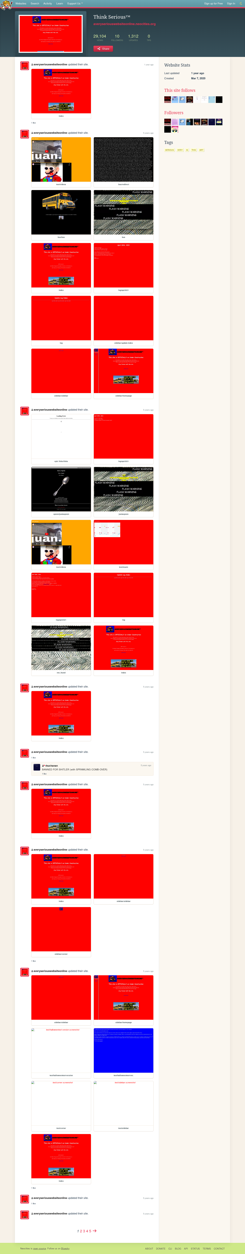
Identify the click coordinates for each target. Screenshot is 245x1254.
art (201, 150)
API (186, 1248)
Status (195, 1248)
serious (169, 150)
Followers (173, 112)
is (187, 150)
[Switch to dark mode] (241, 3)
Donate (161, 1248)
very (180, 150)
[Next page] (94, 1230)
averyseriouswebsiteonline (50, 64)
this (194, 150)
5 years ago (148, 132)
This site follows (179, 90)
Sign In (231, 3)
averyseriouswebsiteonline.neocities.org (124, 23)
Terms (207, 1248)
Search (35, 3)
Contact (219, 1248)
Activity (47, 3)
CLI (170, 1248)
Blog (178, 1248)
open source (39, 1248)
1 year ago (149, 64)
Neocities (25, 1248)
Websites (20, 3)
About (149, 1248)
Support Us (74, 3)
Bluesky (65, 1248)
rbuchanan (51, 765)
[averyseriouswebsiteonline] (24, 65)
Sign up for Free (213, 3)
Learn (59, 3)
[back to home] (6, 5)
